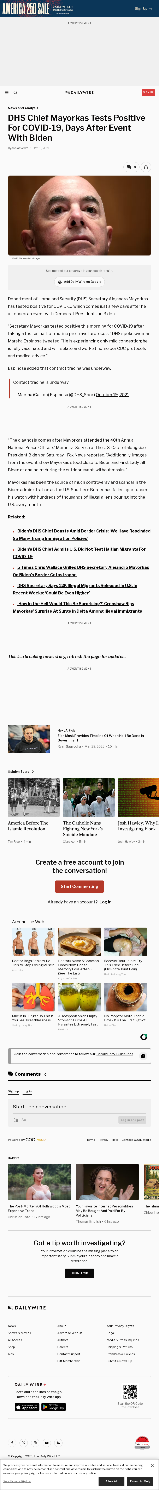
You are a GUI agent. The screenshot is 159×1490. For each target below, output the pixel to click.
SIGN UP (148, 92)
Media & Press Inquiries (123, 1340)
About (61, 1326)
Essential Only (140, 1481)
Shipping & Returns (120, 1347)
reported (95, 455)
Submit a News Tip (119, 1361)
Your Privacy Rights (120, 1326)
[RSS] (58, 1443)
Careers (63, 1347)
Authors (63, 1340)
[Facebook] (12, 1443)
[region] (79, 1474)
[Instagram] (35, 1443)
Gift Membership (68, 1361)
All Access (15, 1340)
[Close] (152, 1465)
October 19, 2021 (112, 394)
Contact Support (68, 1354)
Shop (11, 1347)
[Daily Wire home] (80, 92)
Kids (11, 1354)
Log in (105, 901)
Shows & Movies (19, 1333)
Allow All (111, 1481)
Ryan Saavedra (18, 148)
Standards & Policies (121, 1354)
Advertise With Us (69, 1333)
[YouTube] (47, 1443)
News (12, 1326)
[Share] (146, 167)
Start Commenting (79, 886)
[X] (23, 1443)
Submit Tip (80, 1273)
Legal (110, 1333)
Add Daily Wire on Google (82, 281)
